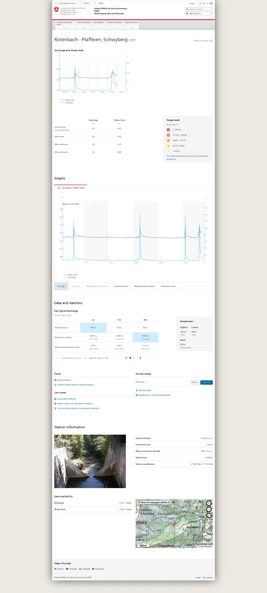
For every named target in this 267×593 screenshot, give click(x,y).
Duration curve (168, 286)
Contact (192, 3)
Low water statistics (66, 398)
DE (200, 3)
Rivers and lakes (84, 22)
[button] (126, 358)
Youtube (73, 569)
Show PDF (206, 382)
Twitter (60, 569)
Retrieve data (144, 390)
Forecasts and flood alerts (64, 23)
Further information (114, 22)
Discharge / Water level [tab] (73, 187)
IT (207, 3)
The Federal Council (67, 3)
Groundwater (98, 22)
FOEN (100, 3)
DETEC (87, 3)
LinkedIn (86, 569)
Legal (198, 577)
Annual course (121, 286)
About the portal (131, 22)
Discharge (140, 382)
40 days (61, 286)
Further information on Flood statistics (75, 384)
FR (204, 3)
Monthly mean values (144, 286)
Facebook (99, 569)
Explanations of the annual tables (154, 395)
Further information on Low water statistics (78, 408)
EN (211, 3)
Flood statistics (64, 380)
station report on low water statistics (75, 403)
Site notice (208, 577)
